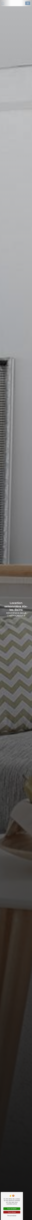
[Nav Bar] (27, 3)
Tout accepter (12, 1208)
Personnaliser (11, 1215)
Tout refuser (12, 1212)
